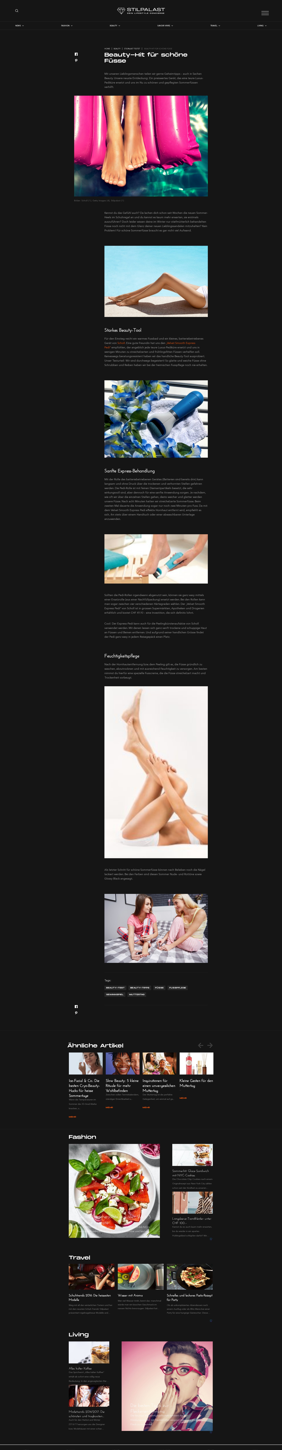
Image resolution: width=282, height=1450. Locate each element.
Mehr (72, 1117)
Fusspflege (177, 988)
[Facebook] (76, 54)
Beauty (113, 26)
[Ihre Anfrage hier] (17, 10)
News (18, 26)
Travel (213, 26)
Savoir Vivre (163, 26)
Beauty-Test (115, 988)
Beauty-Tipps (140, 988)
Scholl (121, 343)
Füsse (159, 988)
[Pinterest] (76, 60)
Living (260, 26)
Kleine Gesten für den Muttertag (196, 1082)
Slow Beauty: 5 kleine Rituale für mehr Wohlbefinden (122, 1085)
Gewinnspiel (115, 995)
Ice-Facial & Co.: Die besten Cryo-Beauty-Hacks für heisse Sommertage (84, 1087)
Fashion (65, 26)
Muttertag (137, 995)
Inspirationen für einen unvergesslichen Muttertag (159, 1085)
